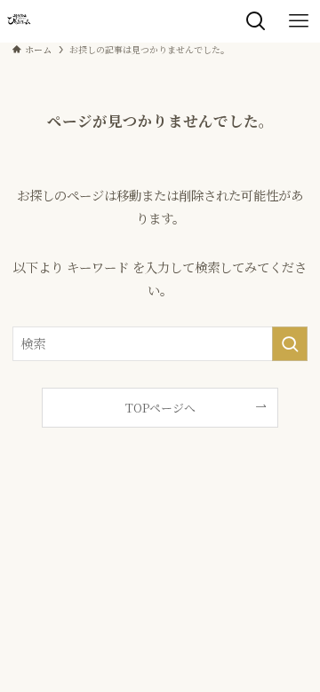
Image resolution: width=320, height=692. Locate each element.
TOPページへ (160, 407)
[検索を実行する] (290, 343)
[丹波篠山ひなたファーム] (18, 21)
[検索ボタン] (256, 21)
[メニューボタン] (298, 21)
